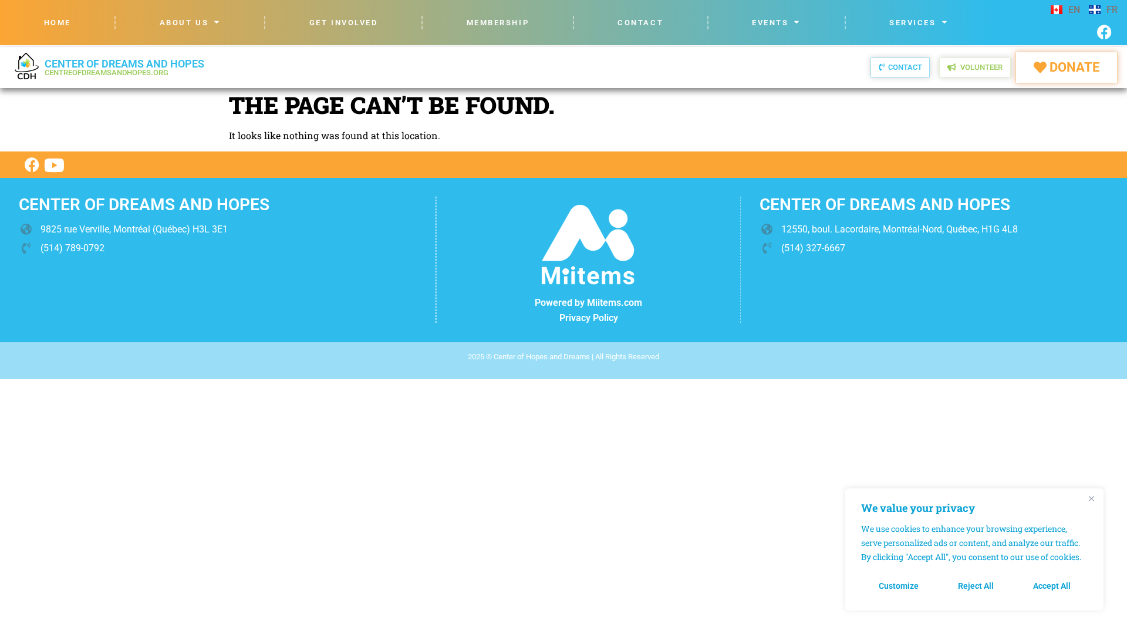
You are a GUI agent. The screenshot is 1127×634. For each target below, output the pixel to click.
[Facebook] (1104, 32)
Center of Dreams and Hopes (124, 67)
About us (184, 22)
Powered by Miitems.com (588, 302)
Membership (498, 22)
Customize (899, 586)
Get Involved (343, 22)
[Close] (1091, 498)
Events (770, 22)
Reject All (976, 586)
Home (57, 22)
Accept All (1052, 586)
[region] (974, 549)
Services (912, 22)
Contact (640, 22)
